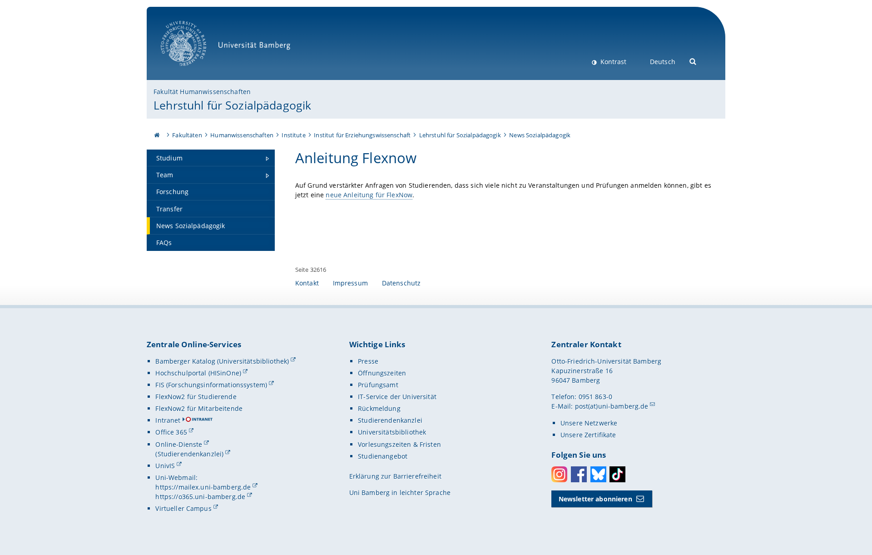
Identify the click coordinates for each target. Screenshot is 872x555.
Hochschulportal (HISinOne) (198, 373)
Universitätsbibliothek (392, 432)
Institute (293, 135)
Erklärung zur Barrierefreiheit (395, 476)
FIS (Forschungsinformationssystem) (211, 384)
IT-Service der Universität (397, 396)
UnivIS (165, 465)
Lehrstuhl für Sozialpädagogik (232, 105)
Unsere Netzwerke (588, 423)
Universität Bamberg (193, 70)
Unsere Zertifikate (588, 434)
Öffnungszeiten (382, 373)
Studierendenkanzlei (390, 420)
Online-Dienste (178, 444)
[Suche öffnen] (693, 60)
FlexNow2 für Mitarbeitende (199, 408)
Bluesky (598, 474)
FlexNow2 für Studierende (195, 396)
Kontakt (307, 283)
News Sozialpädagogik (539, 135)
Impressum (350, 283)
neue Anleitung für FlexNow (369, 194)
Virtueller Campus (183, 508)
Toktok (617, 474)
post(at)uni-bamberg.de (612, 406)
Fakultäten (187, 135)
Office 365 (171, 432)
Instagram (559, 474)
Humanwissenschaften (241, 135)
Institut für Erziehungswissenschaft (362, 135)
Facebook (579, 474)
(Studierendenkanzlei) (189, 454)
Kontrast (612, 61)
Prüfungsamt (378, 384)
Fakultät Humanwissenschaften (202, 91)
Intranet (167, 420)
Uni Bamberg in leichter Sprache (400, 492)
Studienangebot (382, 456)
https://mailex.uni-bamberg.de (203, 487)
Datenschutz (401, 283)
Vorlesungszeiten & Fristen (399, 444)
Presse (368, 361)
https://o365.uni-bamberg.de (200, 496)
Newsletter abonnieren (595, 499)
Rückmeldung (379, 408)
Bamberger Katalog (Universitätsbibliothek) (222, 361)
